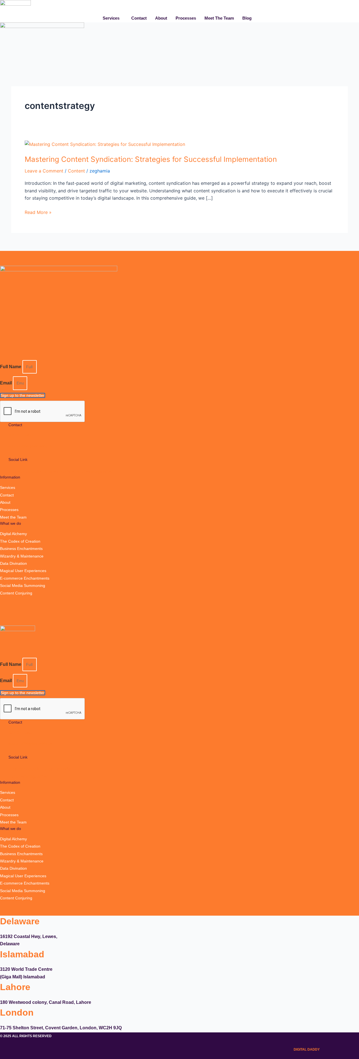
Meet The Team (219, 18)
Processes (186, 18)
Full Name (11, 366)
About (161, 18)
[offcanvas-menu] (357, 65)
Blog (247, 18)
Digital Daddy (307, 1049)
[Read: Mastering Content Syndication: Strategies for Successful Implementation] (105, 143)
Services (111, 18)
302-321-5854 (21, 435)
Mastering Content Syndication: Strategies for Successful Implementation (151, 159)
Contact (139, 18)
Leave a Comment (44, 171)
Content (76, 171)
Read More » (38, 212)
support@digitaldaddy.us (30, 446)
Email (6, 383)
